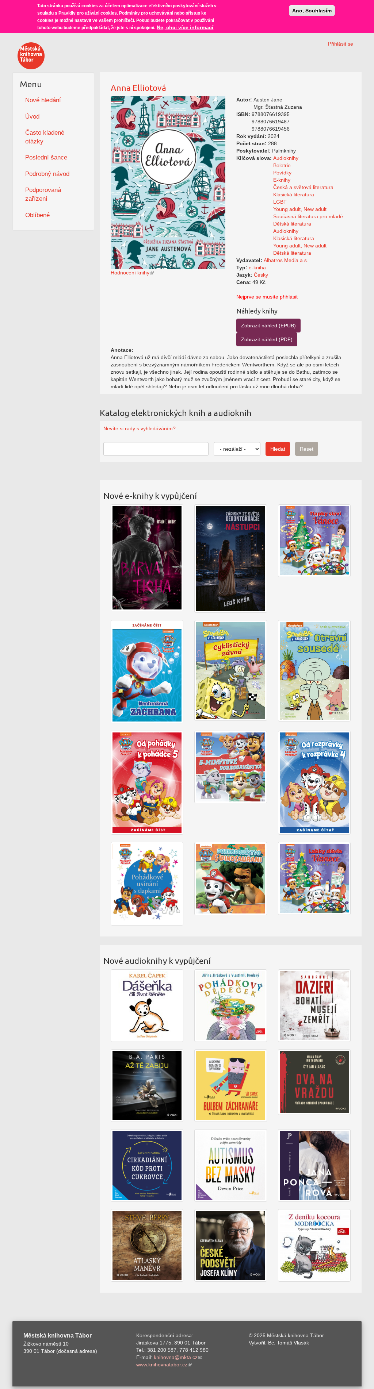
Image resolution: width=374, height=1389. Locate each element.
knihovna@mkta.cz (176, 1357)
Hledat (277, 449)
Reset (306, 449)
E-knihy (281, 180)
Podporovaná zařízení (43, 194)
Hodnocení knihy (130, 273)
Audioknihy (285, 158)
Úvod (32, 116)
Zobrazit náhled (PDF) (267, 339)
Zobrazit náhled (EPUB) (268, 325)
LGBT (280, 202)
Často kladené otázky (44, 137)
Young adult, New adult (300, 209)
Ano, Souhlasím (312, 11)
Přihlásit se (340, 44)
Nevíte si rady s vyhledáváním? (139, 428)
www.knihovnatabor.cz (161, 1364)
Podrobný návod (47, 173)
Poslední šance (46, 157)
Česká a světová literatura (303, 187)
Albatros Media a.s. (286, 260)
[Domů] (31, 56)
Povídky (282, 173)
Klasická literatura (293, 194)
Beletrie (282, 165)
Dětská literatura (292, 224)
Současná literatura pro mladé (308, 216)
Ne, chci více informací (185, 27)
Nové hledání (43, 100)
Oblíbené (37, 215)
